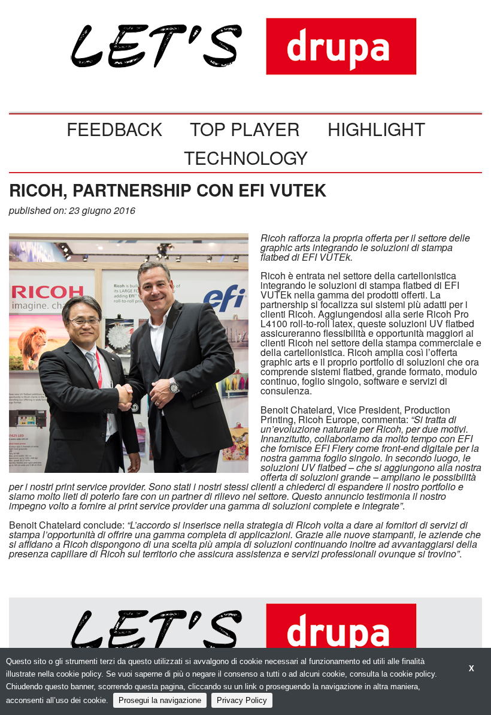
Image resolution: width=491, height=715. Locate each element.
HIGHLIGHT (376, 128)
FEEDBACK (114, 128)
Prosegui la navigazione (160, 700)
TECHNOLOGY (246, 157)
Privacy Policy (242, 700)
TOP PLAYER (245, 128)
